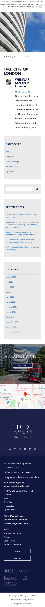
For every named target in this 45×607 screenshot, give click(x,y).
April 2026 (10, 297)
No (35, 7)
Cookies (31, 600)
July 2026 (9, 282)
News (6, 529)
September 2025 (12, 332)
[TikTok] (35, 448)
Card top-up (9, 540)
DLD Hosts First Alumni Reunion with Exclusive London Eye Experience (20, 241)
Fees (6, 498)
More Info (22, 365)
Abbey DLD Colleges (13, 516)
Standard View (21, 491)
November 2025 (12, 322)
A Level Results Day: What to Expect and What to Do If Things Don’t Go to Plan (22, 233)
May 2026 (10, 292)
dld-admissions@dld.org (29, 477)
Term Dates (9, 502)
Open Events (10, 509)
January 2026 (11, 312)
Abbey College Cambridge (16, 519)
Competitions (11, 157)
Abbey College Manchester (16, 523)
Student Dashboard (13, 533)
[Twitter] (10, 448)
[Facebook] (15, 448)
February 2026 (11, 307)
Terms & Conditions (13, 544)
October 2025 (11, 327)
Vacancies (17, 558)
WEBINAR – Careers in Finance (23, 83)
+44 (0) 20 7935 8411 (20, 472)
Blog (7, 152)
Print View (8, 491)
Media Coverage (12, 162)
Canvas (7, 537)
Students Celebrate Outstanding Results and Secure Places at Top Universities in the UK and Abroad (22, 224)
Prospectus (9, 506)
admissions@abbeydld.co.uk (16, 486)
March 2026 (10, 302)
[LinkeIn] (30, 448)
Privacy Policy (22, 600)
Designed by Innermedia (22, 604)
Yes (32, 7)
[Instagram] (19, 448)
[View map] (22, 396)
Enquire (17, 551)
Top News (10, 172)
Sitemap (14, 600)
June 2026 (10, 287)
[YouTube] (24, 448)
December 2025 (12, 317)
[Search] (36, 189)
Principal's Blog (12, 167)
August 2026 (11, 277)
